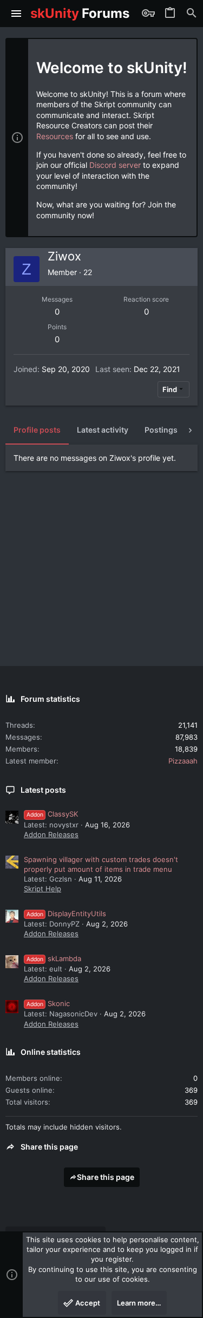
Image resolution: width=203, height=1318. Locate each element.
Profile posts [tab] (37, 429)
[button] (16, 13)
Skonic (48, 1003)
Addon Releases (51, 834)
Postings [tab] (161, 429)
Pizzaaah (183, 760)
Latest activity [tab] (102, 429)
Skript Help (42, 888)
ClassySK (52, 814)
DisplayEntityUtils (66, 913)
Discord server (115, 164)
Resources (54, 136)
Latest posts (43, 789)
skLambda (54, 958)
